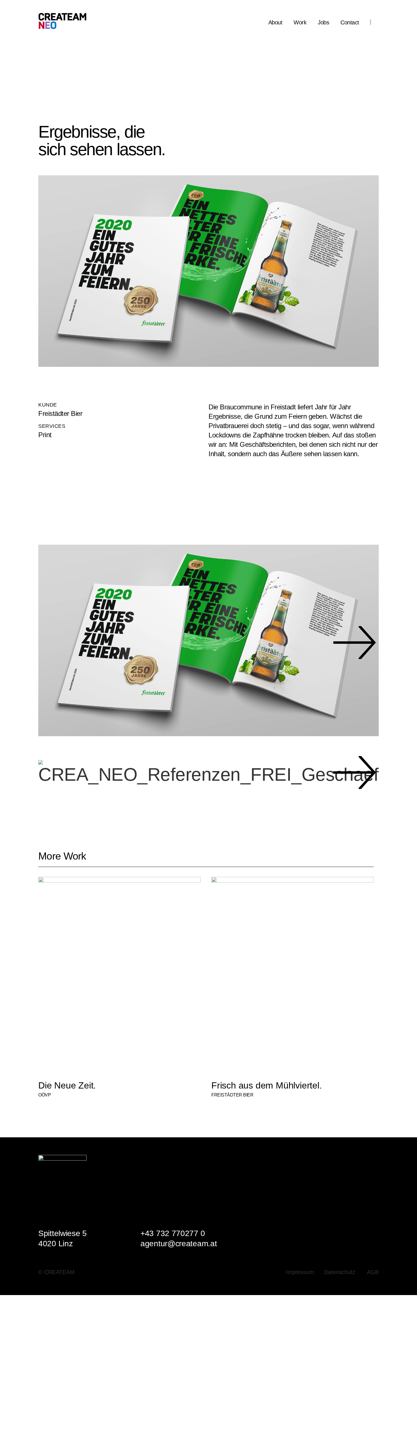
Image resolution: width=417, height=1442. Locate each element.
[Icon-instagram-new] (343, 1159)
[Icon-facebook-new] (372, 1159)
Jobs (323, 22)
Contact (349, 22)
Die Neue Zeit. (67, 1085)
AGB (373, 1272)
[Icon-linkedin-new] (357, 1159)
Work (300, 22)
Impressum (300, 1272)
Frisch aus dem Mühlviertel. (266, 1085)
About (275, 22)
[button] (57, 642)
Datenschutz (339, 1272)
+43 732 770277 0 (172, 1233)
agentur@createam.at (178, 1243)
